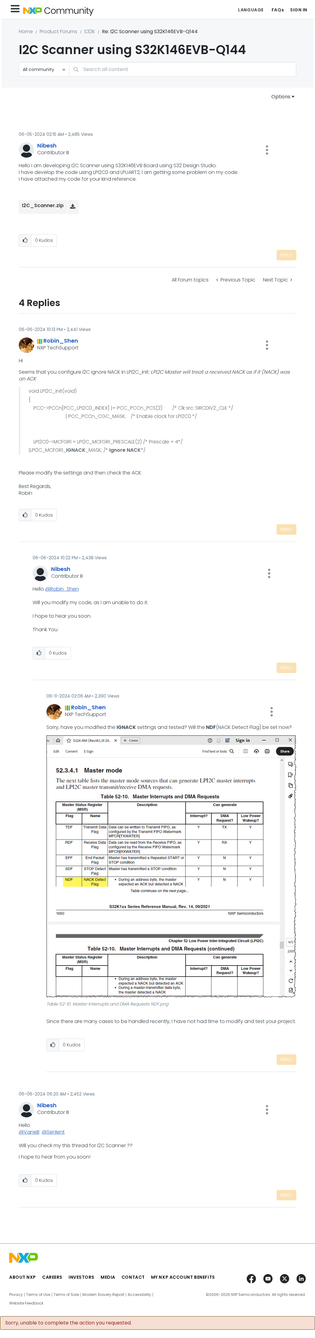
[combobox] (182, 69)
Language (250, 10)
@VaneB (29, 1131)
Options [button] (280, 96)
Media (108, 1277)
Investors (81, 1277)
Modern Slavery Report (103, 1295)
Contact (133, 1277)
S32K (89, 31)
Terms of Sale (66, 1295)
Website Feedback (26, 1303)
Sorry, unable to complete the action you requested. (68, 1323)
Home (26, 31)
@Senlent (53, 1131)
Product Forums (58, 31)
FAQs (278, 10)
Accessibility (139, 1295)
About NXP (22, 1277)
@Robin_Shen (62, 588)
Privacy (16, 1295)
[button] (267, 150)
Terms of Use (38, 1295)
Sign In (298, 10)
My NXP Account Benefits (183, 1277)
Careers (52, 1277)
